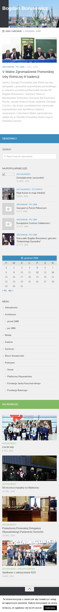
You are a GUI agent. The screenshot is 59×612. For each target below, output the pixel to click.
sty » (10, 290)
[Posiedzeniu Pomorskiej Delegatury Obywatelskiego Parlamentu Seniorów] (29, 509)
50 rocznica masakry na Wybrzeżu (20, 487)
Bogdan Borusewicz (25, 8)
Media (8, 335)
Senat (10, 369)
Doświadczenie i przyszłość (30, 177)
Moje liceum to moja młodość (30, 193)
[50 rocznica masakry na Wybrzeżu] (29, 468)
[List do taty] (29, 427)
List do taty (8, 447)
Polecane (10, 362)
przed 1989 (13, 321)
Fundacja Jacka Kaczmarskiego (24, 383)
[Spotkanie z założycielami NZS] (29, 553)
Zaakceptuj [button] (50, 608)
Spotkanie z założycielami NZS (19, 572)
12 (37, 272)
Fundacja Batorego (17, 390)
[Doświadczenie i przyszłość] (8, 179)
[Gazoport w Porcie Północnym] (8, 209)
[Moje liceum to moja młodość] (8, 194)
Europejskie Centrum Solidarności (33, 223)
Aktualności (23, 174)
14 (53, 272)
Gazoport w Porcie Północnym (31, 208)
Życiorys (37, 189)
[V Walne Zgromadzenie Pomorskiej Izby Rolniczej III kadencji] (29, 50)
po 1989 (20, 67)
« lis (4, 290)
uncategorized (26, 569)
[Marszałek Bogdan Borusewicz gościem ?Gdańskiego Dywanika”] (8, 239)
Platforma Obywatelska (19, 376)
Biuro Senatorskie (14, 355)
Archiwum (8, 67)
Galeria (9, 342)
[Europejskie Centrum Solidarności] (8, 224)
